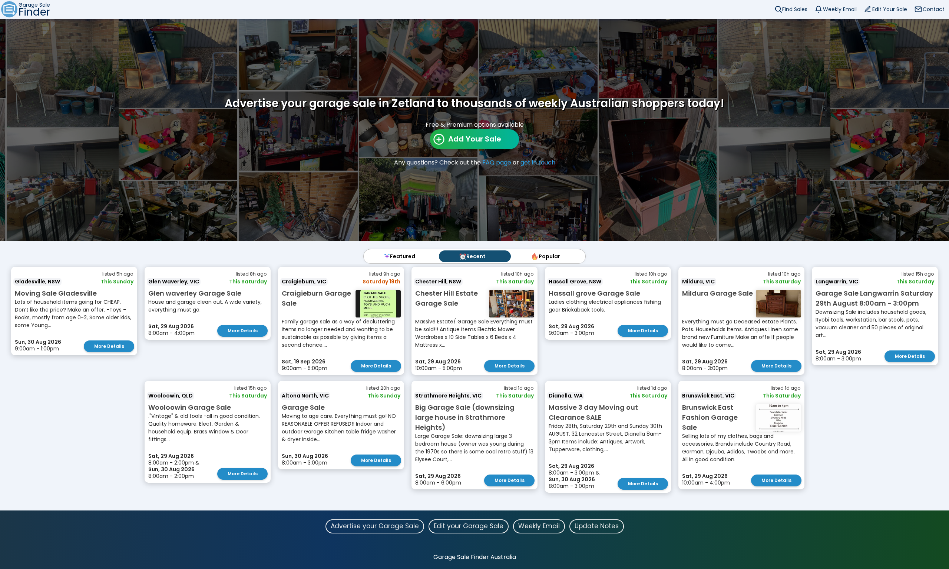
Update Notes (597, 526)
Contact (934, 9)
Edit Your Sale (889, 9)
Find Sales (794, 9)
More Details (109, 346)
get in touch (537, 162)
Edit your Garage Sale (468, 526)
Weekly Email (840, 9)
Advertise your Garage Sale (375, 526)
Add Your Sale (474, 139)
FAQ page (496, 162)
